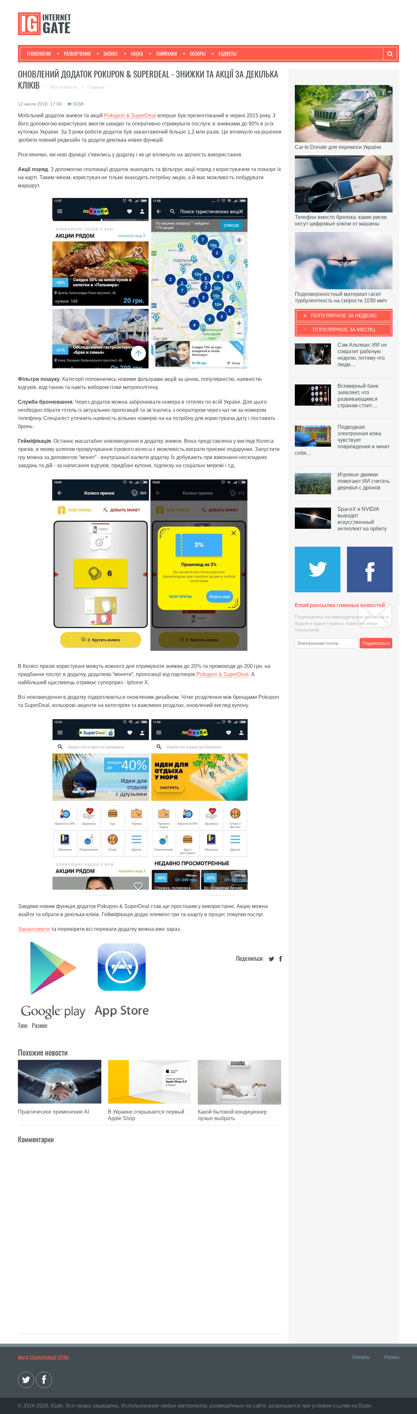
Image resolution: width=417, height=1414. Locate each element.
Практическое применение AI (53, 1112)
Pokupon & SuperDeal (130, 115)
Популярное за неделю (344, 315)
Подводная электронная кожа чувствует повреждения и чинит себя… (342, 440)
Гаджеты (228, 53)
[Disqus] (150, 1231)
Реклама (391, 1357)
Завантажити (34, 929)
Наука (137, 53)
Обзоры (198, 53)
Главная (96, 87)
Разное (40, 1025)
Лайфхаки (166, 53)
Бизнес (111, 53)
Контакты (360, 1357)
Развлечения (77, 53)
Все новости (64, 87)
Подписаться (376, 643)
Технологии (39, 53)
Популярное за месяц (344, 329)
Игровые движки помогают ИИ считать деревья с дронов (364, 481)
